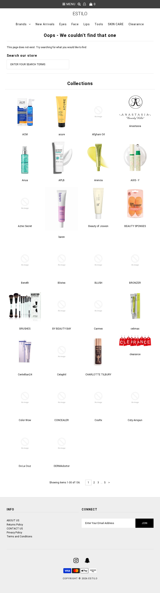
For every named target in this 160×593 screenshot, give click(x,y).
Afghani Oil (98, 134)
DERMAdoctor (62, 466)
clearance (135, 354)
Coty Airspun (135, 420)
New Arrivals (45, 24)
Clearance (136, 24)
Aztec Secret (25, 226)
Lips (87, 24)
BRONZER (135, 282)
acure (62, 134)
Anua (25, 180)
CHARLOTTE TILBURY (98, 374)
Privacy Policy (14, 532)
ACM (25, 134)
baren (62, 237)
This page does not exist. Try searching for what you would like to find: (47, 47)
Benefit (25, 282)
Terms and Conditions (19, 536)
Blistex (61, 282)
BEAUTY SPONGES (135, 226)
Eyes (63, 24)
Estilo (80, 13)
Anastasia (135, 126)
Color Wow (25, 420)
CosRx (98, 420)
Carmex (98, 328)
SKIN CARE (116, 24)
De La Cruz (25, 466)
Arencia (98, 180)
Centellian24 (25, 374)
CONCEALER (61, 420)
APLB (62, 180)
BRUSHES (24, 328)
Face (75, 24)
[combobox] (38, 64)
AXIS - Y (135, 180)
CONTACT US (15, 528)
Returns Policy (15, 524)
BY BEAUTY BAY (61, 328)
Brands (21, 24)
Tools (99, 24)
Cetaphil (61, 374)
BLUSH (98, 282)
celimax (135, 328)
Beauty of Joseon (98, 226)
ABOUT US (13, 520)
